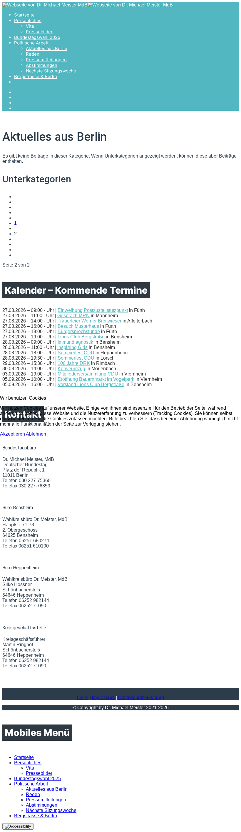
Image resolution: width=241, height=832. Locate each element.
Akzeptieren (12, 433)
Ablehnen (36, 433)
